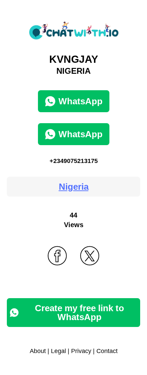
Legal (58, 351)
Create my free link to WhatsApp (79, 312)
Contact (107, 351)
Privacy (81, 351)
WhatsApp (80, 101)
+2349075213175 (74, 160)
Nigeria (74, 186)
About (38, 351)
